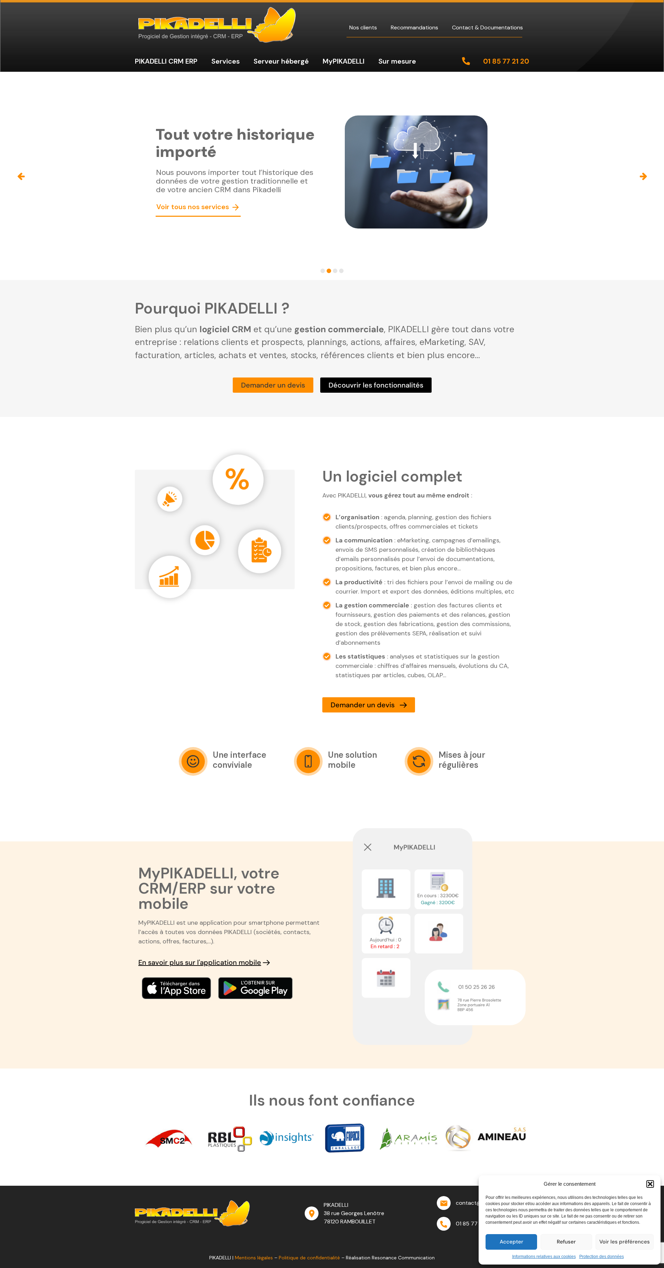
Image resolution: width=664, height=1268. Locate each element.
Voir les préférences (624, 1241)
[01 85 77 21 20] (466, 61)
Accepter (511, 1241)
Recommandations (414, 27)
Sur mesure (397, 61)
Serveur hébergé (281, 61)
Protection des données (601, 1256)
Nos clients (363, 27)
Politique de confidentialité (309, 1258)
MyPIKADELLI (344, 61)
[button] (650, 1184)
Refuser (566, 1241)
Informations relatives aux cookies (544, 1256)
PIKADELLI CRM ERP (166, 61)
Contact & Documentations (487, 27)
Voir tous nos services (193, 207)
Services (225, 61)
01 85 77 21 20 (506, 61)
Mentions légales (254, 1258)
